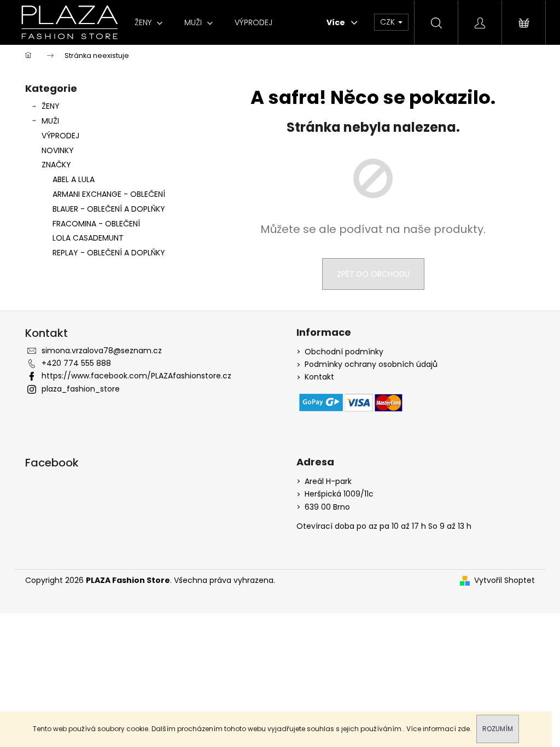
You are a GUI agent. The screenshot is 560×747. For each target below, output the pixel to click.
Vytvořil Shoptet (504, 580)
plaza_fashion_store (81, 388)
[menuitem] (148, 22)
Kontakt (319, 377)
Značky (56, 164)
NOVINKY (58, 150)
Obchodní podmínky (344, 352)
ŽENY (51, 106)
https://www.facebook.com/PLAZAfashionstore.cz (136, 375)
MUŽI (50, 120)
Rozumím (497, 728)
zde (464, 728)
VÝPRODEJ (60, 135)
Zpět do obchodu (373, 274)
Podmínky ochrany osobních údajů (371, 364)
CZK (388, 21)
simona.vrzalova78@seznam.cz (102, 350)
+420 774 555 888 (76, 363)
